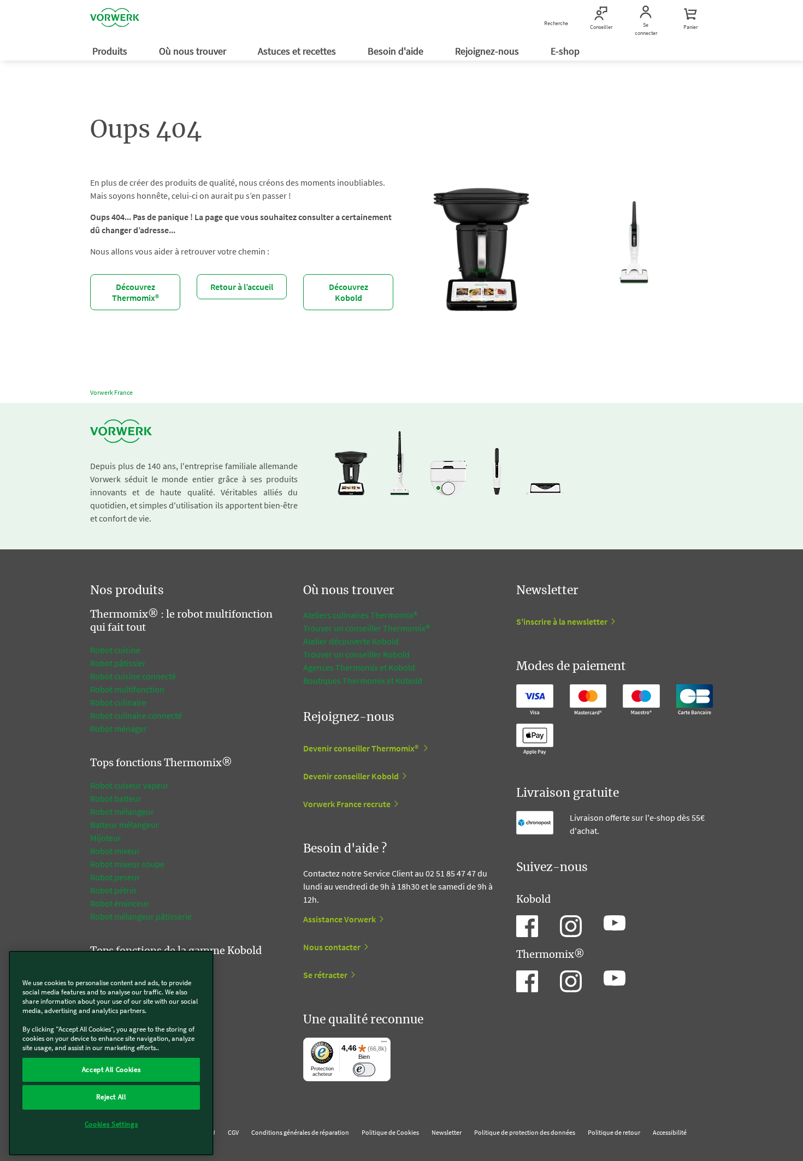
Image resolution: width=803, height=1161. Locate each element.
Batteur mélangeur (124, 824)
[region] (111, 1053)
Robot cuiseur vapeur (129, 785)
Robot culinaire (118, 702)
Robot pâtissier (118, 662)
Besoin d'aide (397, 51)
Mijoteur (105, 837)
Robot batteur (115, 798)
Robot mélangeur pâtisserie (141, 916)
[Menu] (384, 1044)
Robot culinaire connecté (136, 715)
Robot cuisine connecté (133, 676)
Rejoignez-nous (488, 51)
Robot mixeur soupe (127, 863)
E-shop (566, 51)
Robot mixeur (115, 850)
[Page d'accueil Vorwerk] (114, 19)
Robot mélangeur (122, 811)
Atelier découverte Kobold (351, 641)
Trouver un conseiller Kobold (356, 654)
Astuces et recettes (298, 51)
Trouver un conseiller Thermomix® (366, 628)
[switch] (364, 1069)
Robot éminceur (119, 903)
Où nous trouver (193, 51)
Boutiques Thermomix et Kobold (362, 680)
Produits (110, 51)
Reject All (111, 1096)
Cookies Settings (111, 1124)
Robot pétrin (113, 890)
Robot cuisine (115, 649)
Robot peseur (115, 877)
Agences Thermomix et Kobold (359, 667)
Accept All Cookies (111, 1069)
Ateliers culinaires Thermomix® (360, 614)
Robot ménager (118, 728)
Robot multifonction (127, 689)
